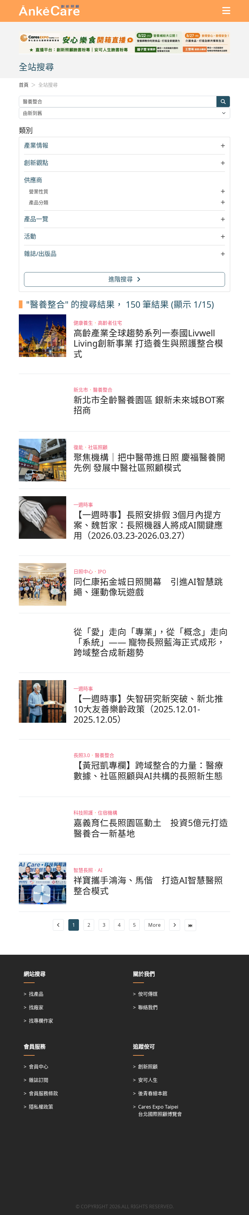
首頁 (24, 84)
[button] (124, 145)
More (154, 925)
